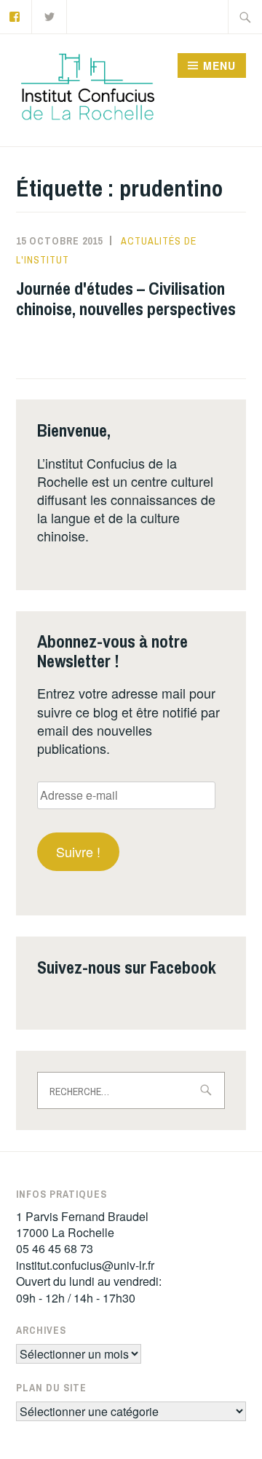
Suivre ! (78, 851)
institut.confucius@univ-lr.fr (85, 1265)
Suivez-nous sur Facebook (126, 967)
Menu (219, 65)
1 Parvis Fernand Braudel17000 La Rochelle (82, 1224)
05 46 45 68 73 (54, 1248)
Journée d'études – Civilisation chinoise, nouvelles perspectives (126, 299)
